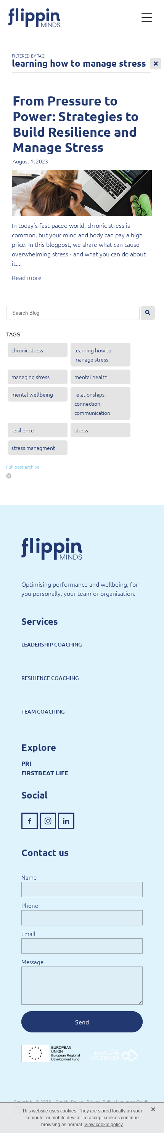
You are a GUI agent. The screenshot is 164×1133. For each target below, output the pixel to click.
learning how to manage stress (92, 354)
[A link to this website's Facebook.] (29, 821)
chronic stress (27, 350)
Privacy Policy (101, 1101)
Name (29, 877)
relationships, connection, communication (92, 403)
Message (32, 962)
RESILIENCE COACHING (50, 678)
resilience (22, 430)
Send (82, 1022)
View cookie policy (103, 1124)
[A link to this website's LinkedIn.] (66, 821)
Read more (27, 277)
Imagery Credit (133, 1101)
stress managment (33, 447)
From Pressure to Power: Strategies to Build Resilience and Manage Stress (76, 123)
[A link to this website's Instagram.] (48, 821)
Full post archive (23, 467)
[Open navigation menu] (147, 17)
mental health (91, 377)
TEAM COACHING (43, 711)
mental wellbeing (32, 394)
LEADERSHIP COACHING (51, 644)
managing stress (30, 377)
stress (81, 430)
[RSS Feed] (8, 475)
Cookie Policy (69, 1101)
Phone (29, 905)
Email (28, 933)
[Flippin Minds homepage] (73, 17)
